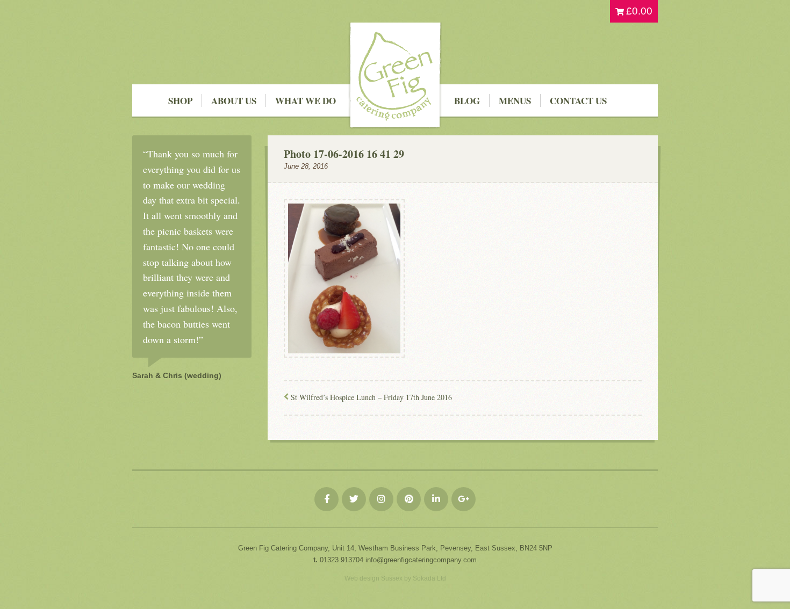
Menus (515, 100)
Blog (467, 100)
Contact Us (578, 100)
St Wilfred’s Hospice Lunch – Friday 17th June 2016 (371, 397)
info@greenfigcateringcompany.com (421, 560)
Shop (180, 100)
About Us (233, 100)
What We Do (305, 100)
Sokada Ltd (429, 578)
